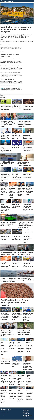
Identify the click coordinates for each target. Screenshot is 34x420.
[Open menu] (33, 1)
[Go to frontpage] (16, 1)
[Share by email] (32, 41)
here (13, 90)
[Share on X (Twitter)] (30, 41)
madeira (2, 95)
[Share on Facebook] (28, 41)
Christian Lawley (26, 413)
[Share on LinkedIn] (31, 41)
